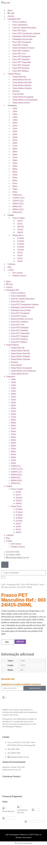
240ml (14, 134)
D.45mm (20, 250)
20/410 (20, 252)
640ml (14, 186)
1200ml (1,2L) (18, 201)
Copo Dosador (18, 94)
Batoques (16, 91)
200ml (14, 123)
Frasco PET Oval (19, 54)
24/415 (20, 224)
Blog (9, 267)
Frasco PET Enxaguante (21, 42)
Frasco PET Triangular (21, 65)
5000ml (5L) (17, 212)
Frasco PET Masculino (29, 584)
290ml (14, 152)
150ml (14, 120)
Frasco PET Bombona (20, 68)
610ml (14, 183)
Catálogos (11, 264)
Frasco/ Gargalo (18, 218)
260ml (14, 143)
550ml (14, 177)
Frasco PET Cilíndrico (21, 51)
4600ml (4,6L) (18, 209)
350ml (14, 163)
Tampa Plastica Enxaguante (22, 97)
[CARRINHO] (4, 565)
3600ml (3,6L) (18, 203)
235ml (14, 128)
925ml (14, 192)
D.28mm (20, 244)
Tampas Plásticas (14, 74)
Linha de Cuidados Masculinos (24, 28)
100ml (14, 108)
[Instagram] (13, 783)
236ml (14, 131)
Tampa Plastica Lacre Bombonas (24, 100)
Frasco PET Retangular (21, 56)
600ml (14, 180)
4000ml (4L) (17, 206)
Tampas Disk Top (19, 77)
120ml (14, 111)
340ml (14, 160)
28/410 (20, 261)
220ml (14, 126)
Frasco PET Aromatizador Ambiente (26, 33)
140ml (14, 117)
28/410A (20, 227)
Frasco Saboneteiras (20, 25)
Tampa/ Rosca (17, 235)
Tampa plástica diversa (21, 103)
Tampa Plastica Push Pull (22, 82)
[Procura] (3, 577)
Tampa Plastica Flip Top (21, 79)
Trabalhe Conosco (19, 276)
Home (10, 10)
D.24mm (20, 241)
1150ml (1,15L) (18, 198)
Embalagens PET (14, 19)
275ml (14, 146)
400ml (14, 169)
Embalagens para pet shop (22, 39)
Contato (11, 270)
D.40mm (20, 247)
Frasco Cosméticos (19, 22)
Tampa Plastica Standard (21, 85)
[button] (23, 278)
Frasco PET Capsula (20, 45)
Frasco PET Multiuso (20, 71)
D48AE (20, 232)
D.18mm (20, 238)
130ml (14, 114)
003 (22, 670)
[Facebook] (5, 783)
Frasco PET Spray (19, 30)
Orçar (20, 642)
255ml (14, 140)
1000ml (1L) (17, 195)
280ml (14, 149)
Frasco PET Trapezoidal (21, 62)
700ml (14, 189)
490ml (14, 172)
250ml (14, 137)
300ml (14, 154)
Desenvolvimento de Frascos (23, 48)
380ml (14, 166)
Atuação (11, 16)
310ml (14, 157)
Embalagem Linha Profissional (24, 36)
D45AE (20, 229)
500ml (14, 175)
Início (3, 584)
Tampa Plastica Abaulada (22, 88)
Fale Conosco (17, 273)
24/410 (20, 221)
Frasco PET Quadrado (21, 59)
